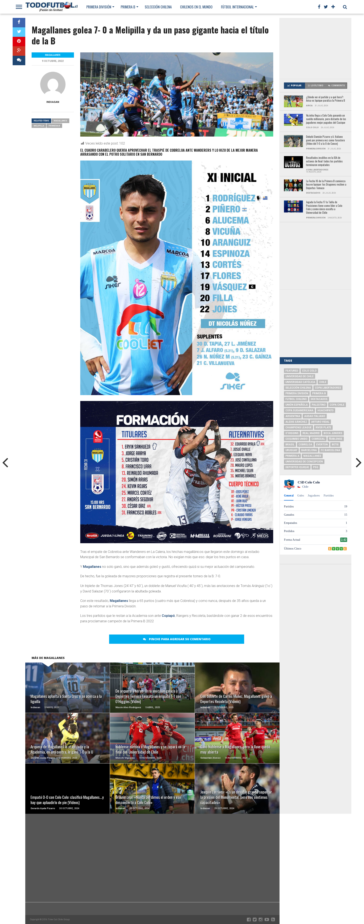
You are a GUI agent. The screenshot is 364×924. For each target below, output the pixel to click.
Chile (322, 382)
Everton (322, 444)
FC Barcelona (330, 450)
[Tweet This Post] (19, 32)
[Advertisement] (315, 48)
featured (291, 370)
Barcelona (309, 450)
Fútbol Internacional (237, 6)
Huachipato (325, 410)
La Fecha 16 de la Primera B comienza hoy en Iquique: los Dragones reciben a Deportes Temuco (326, 184)
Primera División (98, 6)
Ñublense (335, 438)
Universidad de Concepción (304, 461)
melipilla (39, 126)
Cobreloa (305, 444)
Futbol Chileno (296, 399)
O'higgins (291, 433)
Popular (296, 85)
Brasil (289, 444)
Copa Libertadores (328, 387)
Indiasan (52, 102)
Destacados (319, 399)
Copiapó (168, 616)
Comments (338, 85)
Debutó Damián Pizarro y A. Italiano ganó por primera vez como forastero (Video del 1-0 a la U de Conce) (325, 140)
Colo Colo (309, 370)
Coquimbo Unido (296, 438)
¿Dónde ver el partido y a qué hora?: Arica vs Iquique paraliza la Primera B (325, 99)
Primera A (292, 455)
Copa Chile (337, 404)
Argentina (292, 416)
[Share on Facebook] (19, 22)
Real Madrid (311, 433)
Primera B (128, 6)
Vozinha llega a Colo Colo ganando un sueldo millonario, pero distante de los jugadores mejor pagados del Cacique (326, 119)
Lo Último (317, 85)
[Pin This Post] (19, 41)
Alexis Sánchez (296, 421)
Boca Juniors (333, 433)
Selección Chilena (158, 6)
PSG (315, 467)
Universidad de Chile (299, 376)
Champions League (298, 427)
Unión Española (296, 404)
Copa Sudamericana (299, 410)
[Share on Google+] (19, 51)
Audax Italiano (314, 416)
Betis (335, 444)
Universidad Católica (300, 382)
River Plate (323, 427)
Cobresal (318, 438)
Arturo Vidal (320, 421)
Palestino (319, 404)
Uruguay (291, 450)
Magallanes (92, 567)
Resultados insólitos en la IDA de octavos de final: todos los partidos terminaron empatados (324, 161)
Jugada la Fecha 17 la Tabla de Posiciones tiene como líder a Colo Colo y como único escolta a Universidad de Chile (324, 207)
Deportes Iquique (297, 467)
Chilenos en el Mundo (196, 6)
